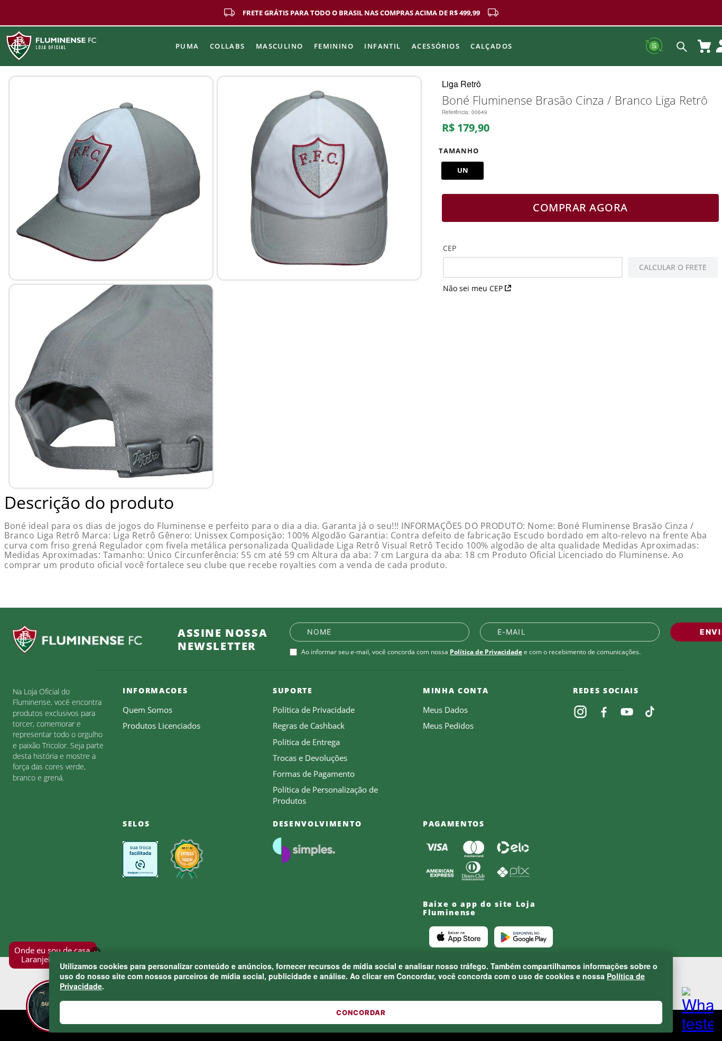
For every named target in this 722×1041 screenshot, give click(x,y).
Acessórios (436, 46)
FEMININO (334, 46)
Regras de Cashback (309, 725)
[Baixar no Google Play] (523, 936)
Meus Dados (445, 709)
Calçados (491, 46)
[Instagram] (580, 711)
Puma (187, 46)
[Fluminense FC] (87, 639)
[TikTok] (650, 711)
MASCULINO (279, 46)
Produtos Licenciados (161, 725)
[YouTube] (626, 711)
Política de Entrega (306, 742)
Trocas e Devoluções (310, 757)
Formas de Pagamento (314, 773)
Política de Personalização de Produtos (325, 794)
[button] (462, 170)
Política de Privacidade (486, 651)
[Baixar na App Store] (458, 936)
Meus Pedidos (448, 725)
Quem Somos (147, 709)
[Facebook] (603, 711)
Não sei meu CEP (473, 288)
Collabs (227, 46)
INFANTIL (382, 46)
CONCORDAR (361, 1012)
